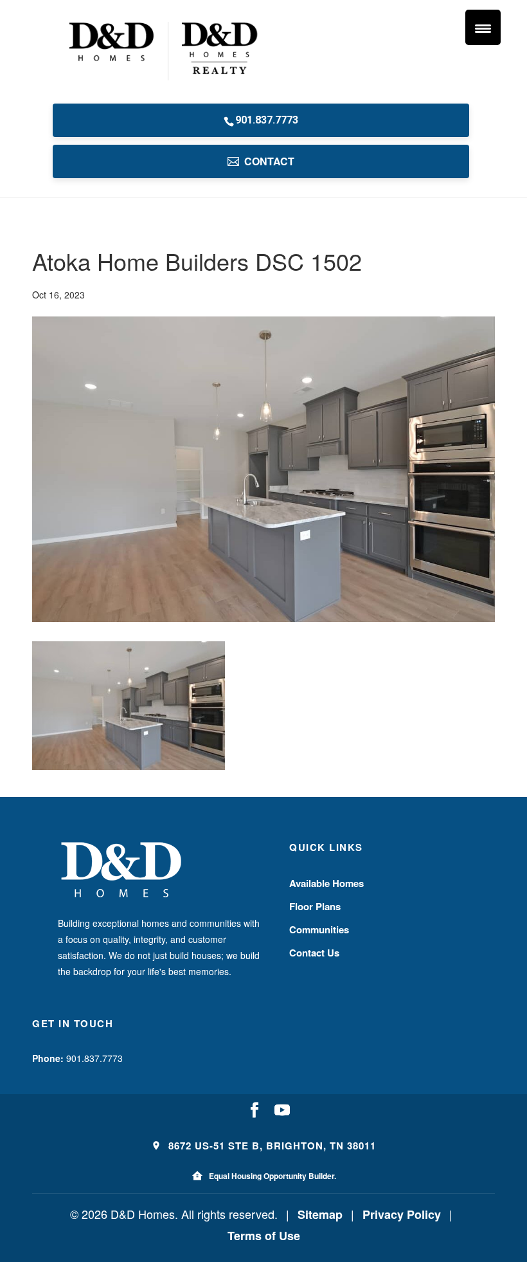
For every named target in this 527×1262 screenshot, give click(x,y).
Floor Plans (315, 906)
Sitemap (320, 1214)
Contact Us (314, 953)
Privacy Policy (401, 1214)
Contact (269, 161)
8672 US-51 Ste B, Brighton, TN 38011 (270, 1146)
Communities (319, 929)
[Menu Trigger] (483, 27)
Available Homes (326, 883)
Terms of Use (264, 1235)
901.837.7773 (266, 120)
